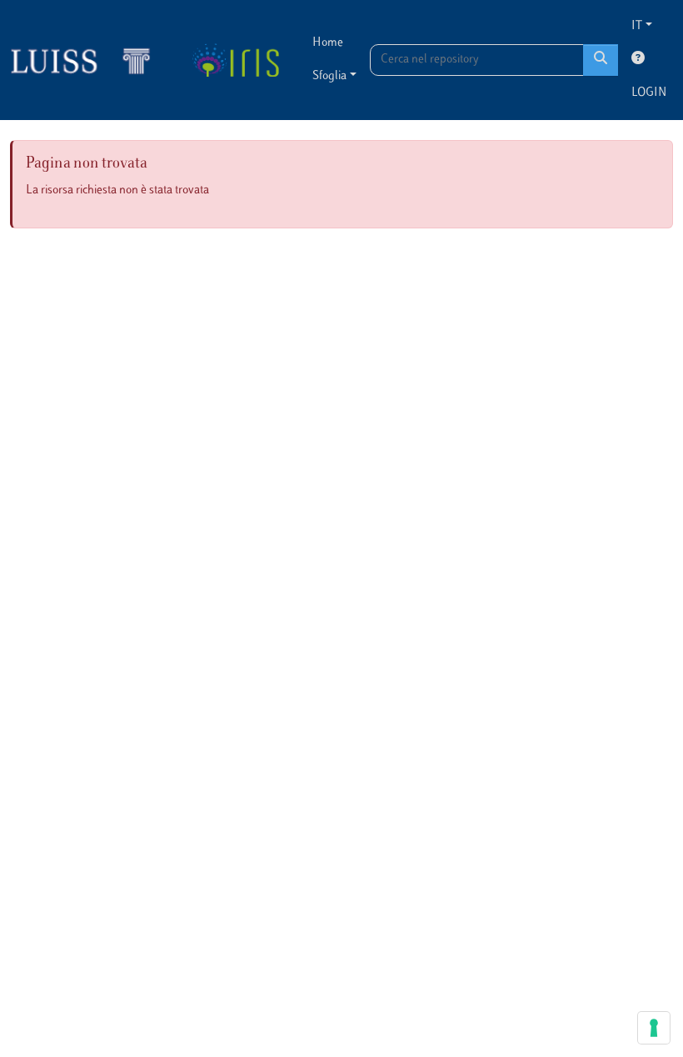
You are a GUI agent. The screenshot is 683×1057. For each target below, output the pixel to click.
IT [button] (636, 26)
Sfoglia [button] (329, 76)
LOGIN (648, 93)
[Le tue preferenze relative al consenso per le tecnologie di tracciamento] (654, 1028)
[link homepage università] (235, 60)
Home (327, 43)
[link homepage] (87, 60)
